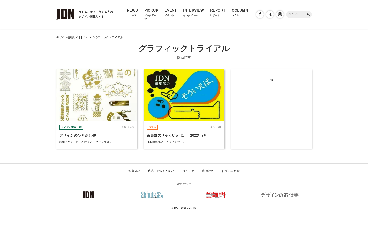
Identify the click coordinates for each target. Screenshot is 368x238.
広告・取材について (161, 171)
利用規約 (208, 171)
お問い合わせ (231, 171)
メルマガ (188, 171)
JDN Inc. (192, 207)
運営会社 (134, 171)
